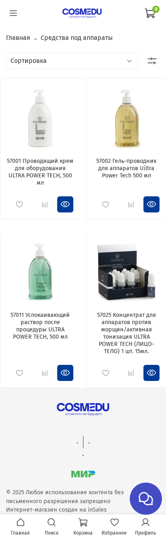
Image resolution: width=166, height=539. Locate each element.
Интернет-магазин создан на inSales (56, 509)
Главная (18, 38)
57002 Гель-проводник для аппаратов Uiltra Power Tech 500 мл (126, 168)
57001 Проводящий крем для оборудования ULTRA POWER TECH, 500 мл (40, 172)
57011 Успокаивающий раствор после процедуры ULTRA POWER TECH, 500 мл (40, 326)
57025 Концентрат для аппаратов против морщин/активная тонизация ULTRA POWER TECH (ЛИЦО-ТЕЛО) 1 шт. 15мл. (126, 333)
